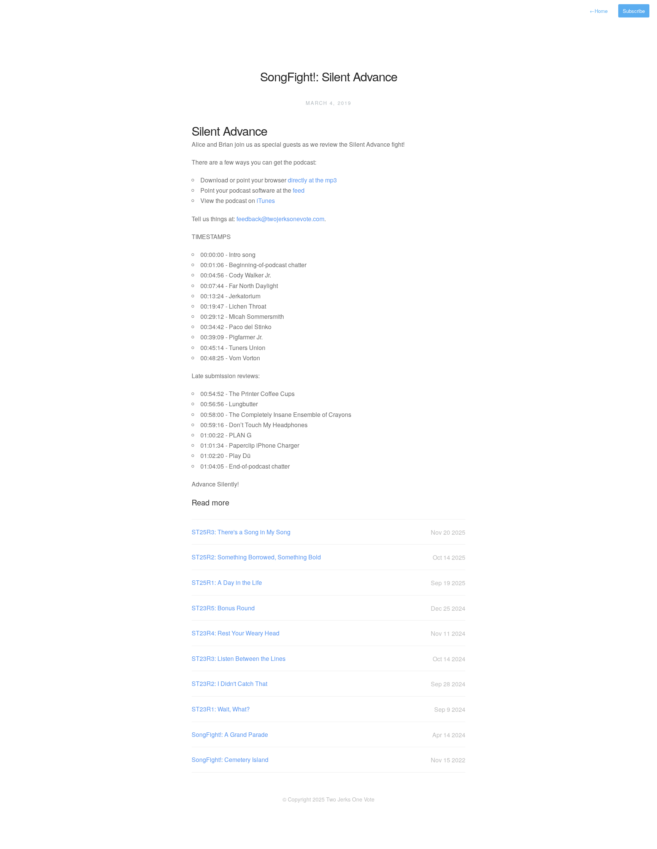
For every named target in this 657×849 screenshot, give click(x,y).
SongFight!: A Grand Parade (328, 734)
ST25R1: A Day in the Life (328, 582)
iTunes (266, 200)
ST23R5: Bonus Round (328, 608)
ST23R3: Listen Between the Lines (328, 658)
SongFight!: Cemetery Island (328, 759)
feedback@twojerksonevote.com (280, 218)
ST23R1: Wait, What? (328, 709)
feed (299, 190)
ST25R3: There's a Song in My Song (328, 532)
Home (599, 10)
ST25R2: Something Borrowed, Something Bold (328, 557)
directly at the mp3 (312, 180)
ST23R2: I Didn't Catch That (328, 683)
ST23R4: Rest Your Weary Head (328, 633)
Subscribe (634, 10)
